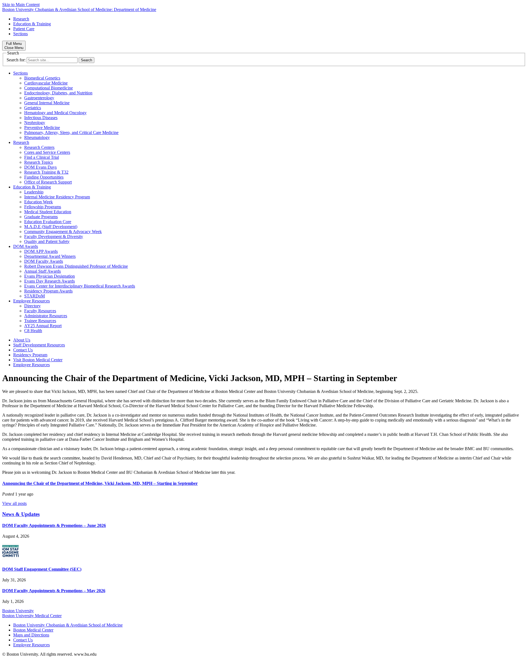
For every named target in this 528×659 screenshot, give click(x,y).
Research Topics (38, 162)
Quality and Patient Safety (47, 241)
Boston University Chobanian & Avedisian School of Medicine (68, 625)
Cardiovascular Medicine (46, 83)
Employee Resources (31, 301)
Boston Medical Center (33, 630)
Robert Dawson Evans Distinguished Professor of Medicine (76, 266)
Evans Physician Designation (49, 276)
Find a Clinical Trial (41, 157)
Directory (32, 305)
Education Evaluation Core (47, 221)
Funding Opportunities (44, 177)
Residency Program (30, 354)
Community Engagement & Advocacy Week (63, 231)
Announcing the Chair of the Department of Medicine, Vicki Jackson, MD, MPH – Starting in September (100, 483)
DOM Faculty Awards (43, 261)
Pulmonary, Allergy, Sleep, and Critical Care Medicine (71, 132)
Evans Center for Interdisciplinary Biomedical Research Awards (79, 286)
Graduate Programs (41, 216)
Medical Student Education (47, 211)
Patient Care (23, 28)
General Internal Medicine (47, 102)
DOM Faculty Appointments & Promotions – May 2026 (53, 590)
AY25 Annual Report (43, 325)
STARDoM (34, 296)
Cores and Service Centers (47, 152)
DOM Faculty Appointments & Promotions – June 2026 (54, 525)
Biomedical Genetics (42, 78)
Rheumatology (37, 137)
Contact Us (23, 350)
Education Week (38, 201)
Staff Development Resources (39, 345)
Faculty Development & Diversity (53, 236)
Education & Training (32, 23)
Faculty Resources (40, 310)
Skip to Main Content (21, 4)
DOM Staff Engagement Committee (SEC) (41, 569)
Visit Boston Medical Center (37, 359)
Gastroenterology (39, 97)
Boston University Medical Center (32, 615)
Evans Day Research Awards (49, 281)
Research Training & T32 (46, 172)
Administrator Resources (45, 315)
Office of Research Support (48, 182)
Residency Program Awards (48, 291)
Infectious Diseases (40, 117)
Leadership (33, 192)
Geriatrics (32, 107)
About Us (21, 340)
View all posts (14, 503)
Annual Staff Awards (42, 271)
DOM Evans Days (40, 167)
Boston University (18, 610)
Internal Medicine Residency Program (57, 197)
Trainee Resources (40, 320)
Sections (20, 33)
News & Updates (21, 514)
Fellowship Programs (42, 206)
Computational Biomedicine (48, 88)
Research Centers (39, 147)
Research (21, 19)
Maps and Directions (31, 635)
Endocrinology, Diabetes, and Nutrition (58, 93)
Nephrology (34, 122)
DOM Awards (25, 246)
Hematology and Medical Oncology (55, 112)
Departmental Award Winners (50, 256)
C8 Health (33, 330)
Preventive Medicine (42, 127)
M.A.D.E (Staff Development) (50, 226)
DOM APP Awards (41, 251)
